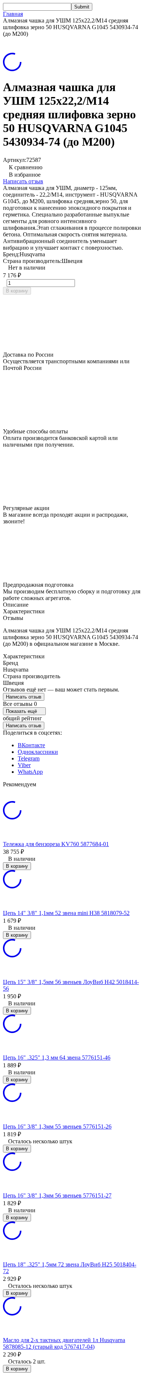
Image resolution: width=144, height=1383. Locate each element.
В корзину (17, 291)
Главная (13, 14)
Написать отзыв (23, 181)
